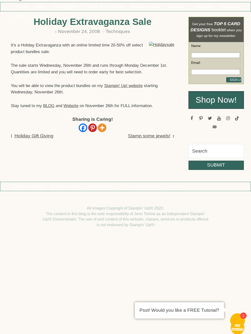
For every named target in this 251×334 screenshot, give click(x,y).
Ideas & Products (105, 6)
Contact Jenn (28, 186)
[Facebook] (83, 127)
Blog (40, 6)
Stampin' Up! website (123, 85)
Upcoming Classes (141, 186)
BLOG (48, 105)
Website (70, 105)
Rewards (203, 6)
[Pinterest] (92, 127)
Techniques (118, 31)
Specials (231, 6)
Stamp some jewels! (149, 135)
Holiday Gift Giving (33, 135)
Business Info (145, 6)
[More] (102, 127)
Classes (177, 6)
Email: (196, 63)
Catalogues (66, 6)
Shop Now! (216, 99)
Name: (196, 46)
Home (20, 6)
